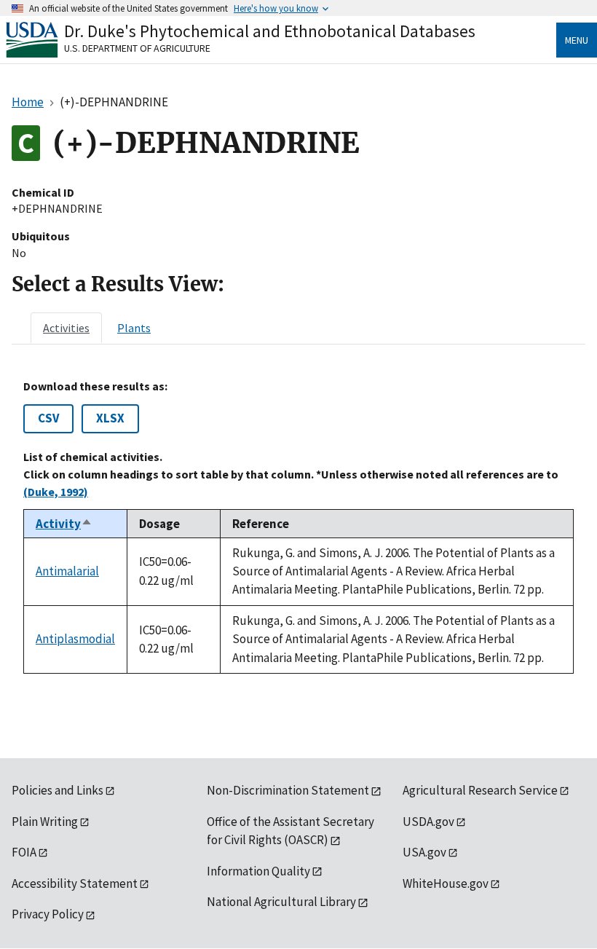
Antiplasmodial (75, 639)
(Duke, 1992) (55, 491)
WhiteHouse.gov (446, 883)
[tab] (66, 327)
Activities (66, 327)
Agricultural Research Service (480, 790)
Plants (134, 327)
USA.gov (424, 852)
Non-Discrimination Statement (288, 790)
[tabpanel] (298, 526)
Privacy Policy (48, 914)
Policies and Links (57, 790)
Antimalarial (67, 571)
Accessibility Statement (75, 883)
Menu (576, 40)
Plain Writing (45, 822)
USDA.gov (428, 822)
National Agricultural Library (281, 902)
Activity (64, 524)
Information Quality (258, 871)
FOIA (24, 852)
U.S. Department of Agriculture (137, 48)
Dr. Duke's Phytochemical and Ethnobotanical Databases (269, 31)
